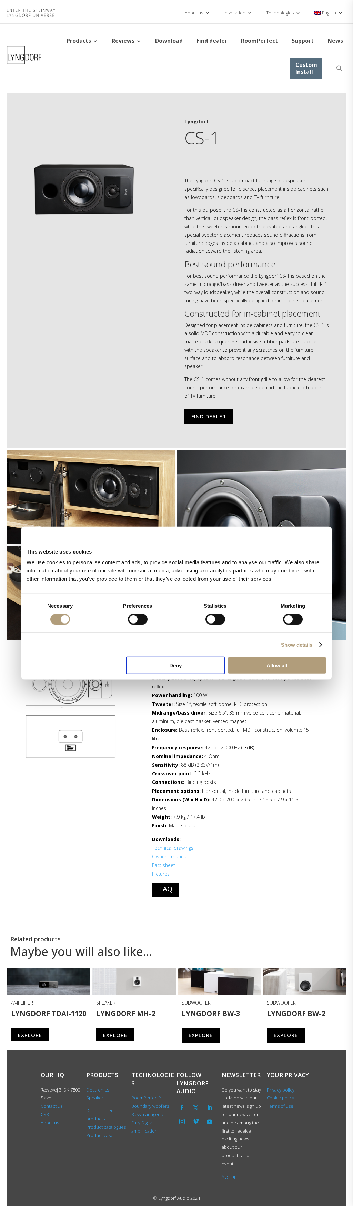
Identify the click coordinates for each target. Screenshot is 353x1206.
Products (79, 40)
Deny (175, 665)
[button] (339, 68)
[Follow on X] (195, 1107)
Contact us (51, 1106)
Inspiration (234, 13)
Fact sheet (163, 865)
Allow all (276, 665)
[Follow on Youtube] (209, 1121)
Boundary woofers (150, 1106)
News (335, 40)
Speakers (95, 1098)
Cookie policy (280, 1098)
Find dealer (211, 40)
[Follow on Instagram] (182, 1121)
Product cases (100, 1135)
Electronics (97, 1090)
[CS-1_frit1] (83, 219)
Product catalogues (106, 1127)
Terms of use (280, 1106)
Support (303, 40)
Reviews (123, 40)
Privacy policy (280, 1090)
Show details (296, 644)
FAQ (165, 889)
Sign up (229, 1176)
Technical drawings (172, 848)
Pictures (161, 873)
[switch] (138, 619)
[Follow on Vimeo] (195, 1121)
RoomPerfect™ (146, 1098)
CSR (45, 1114)
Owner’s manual (170, 856)
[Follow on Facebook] (182, 1107)
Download (169, 40)
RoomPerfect (259, 40)
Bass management (150, 1114)
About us (194, 13)
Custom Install (306, 68)
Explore (30, 1034)
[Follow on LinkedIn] (209, 1107)
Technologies (280, 13)
